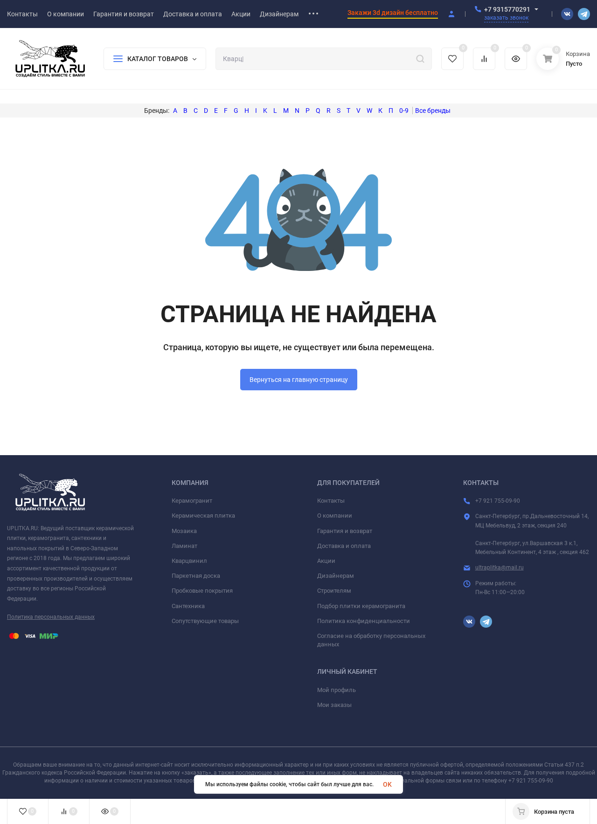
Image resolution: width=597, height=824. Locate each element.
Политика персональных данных (51, 617)
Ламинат (184, 545)
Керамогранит (192, 500)
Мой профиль (336, 689)
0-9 (404, 110)
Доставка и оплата (344, 545)
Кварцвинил (189, 560)
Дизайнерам (335, 575)
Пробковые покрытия (202, 590)
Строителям (334, 590)
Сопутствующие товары (205, 620)
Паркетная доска (196, 575)
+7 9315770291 (507, 9)
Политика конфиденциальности (363, 620)
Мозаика (184, 530)
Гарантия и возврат (344, 530)
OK (387, 784)
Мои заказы (334, 704)
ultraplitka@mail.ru (499, 567)
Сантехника (188, 605)
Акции (326, 560)
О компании (334, 515)
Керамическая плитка (203, 515)
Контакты (331, 500)
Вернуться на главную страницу (299, 379)
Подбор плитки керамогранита (361, 605)
